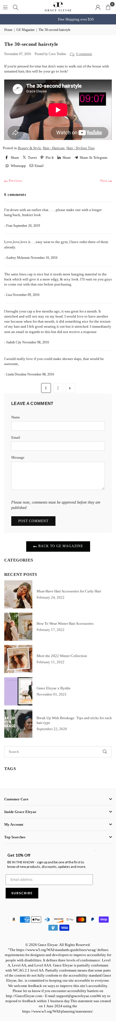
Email (15, 437)
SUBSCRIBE (22, 893)
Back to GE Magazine (60, 546)
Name (15, 417)
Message (17, 457)
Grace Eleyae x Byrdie (54, 688)
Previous (15, 180)
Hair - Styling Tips (80, 148)
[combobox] (50, 751)
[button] (108, 7)
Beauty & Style (29, 148)
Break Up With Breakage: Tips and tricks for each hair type (74, 720)
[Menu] (5, 7)
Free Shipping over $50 (58, 19)
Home (8, 30)
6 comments (84, 54)
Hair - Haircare (54, 148)
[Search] (15, 7)
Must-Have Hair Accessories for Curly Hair (69, 591)
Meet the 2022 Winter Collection (62, 656)
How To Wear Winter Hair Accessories (65, 623)
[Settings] (98, 7)
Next (104, 180)
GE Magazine (25, 30)
